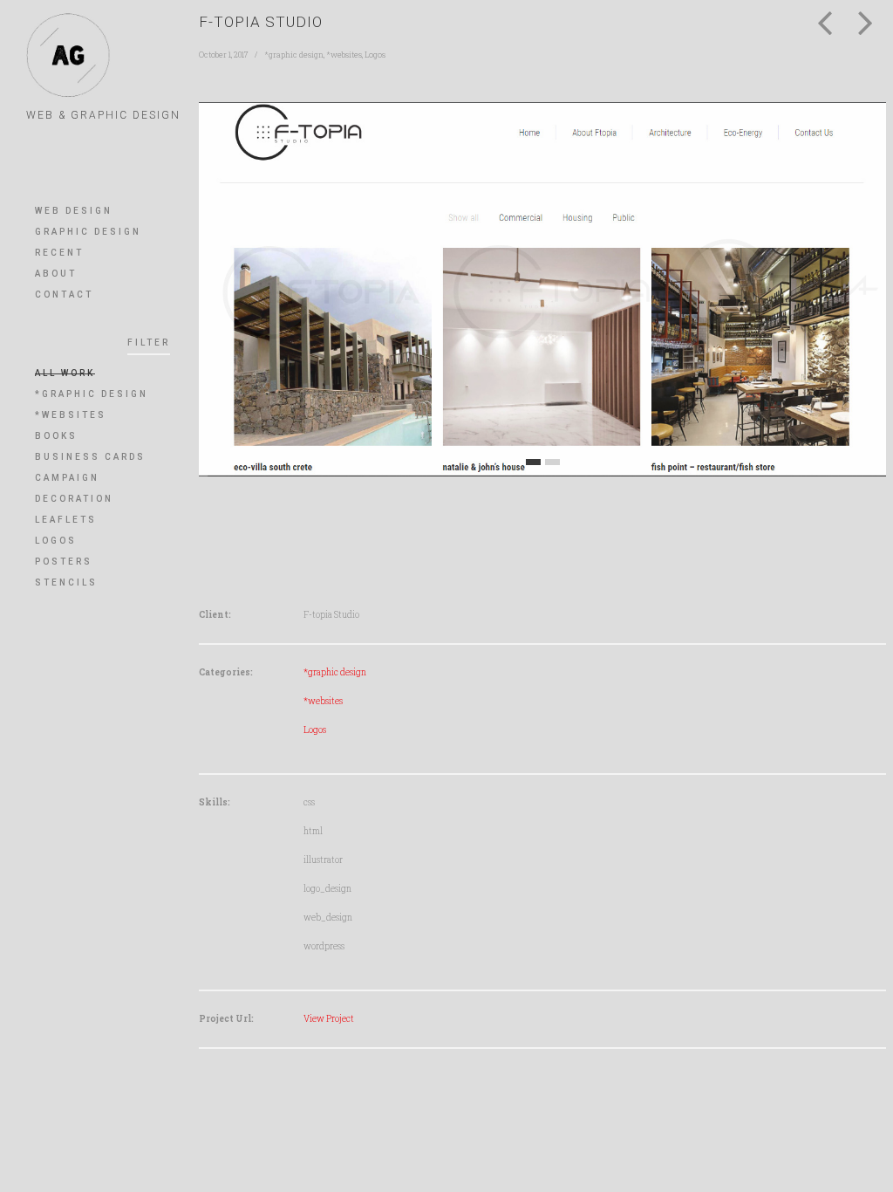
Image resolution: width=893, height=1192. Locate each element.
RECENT (59, 252)
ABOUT (56, 273)
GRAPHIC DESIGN (88, 231)
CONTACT (64, 294)
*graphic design (294, 54)
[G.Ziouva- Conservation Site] (865, 18)
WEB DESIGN (73, 211)
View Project (328, 1018)
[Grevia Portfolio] (68, 55)
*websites (344, 54)
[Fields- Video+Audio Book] (824, 18)
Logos (375, 54)
